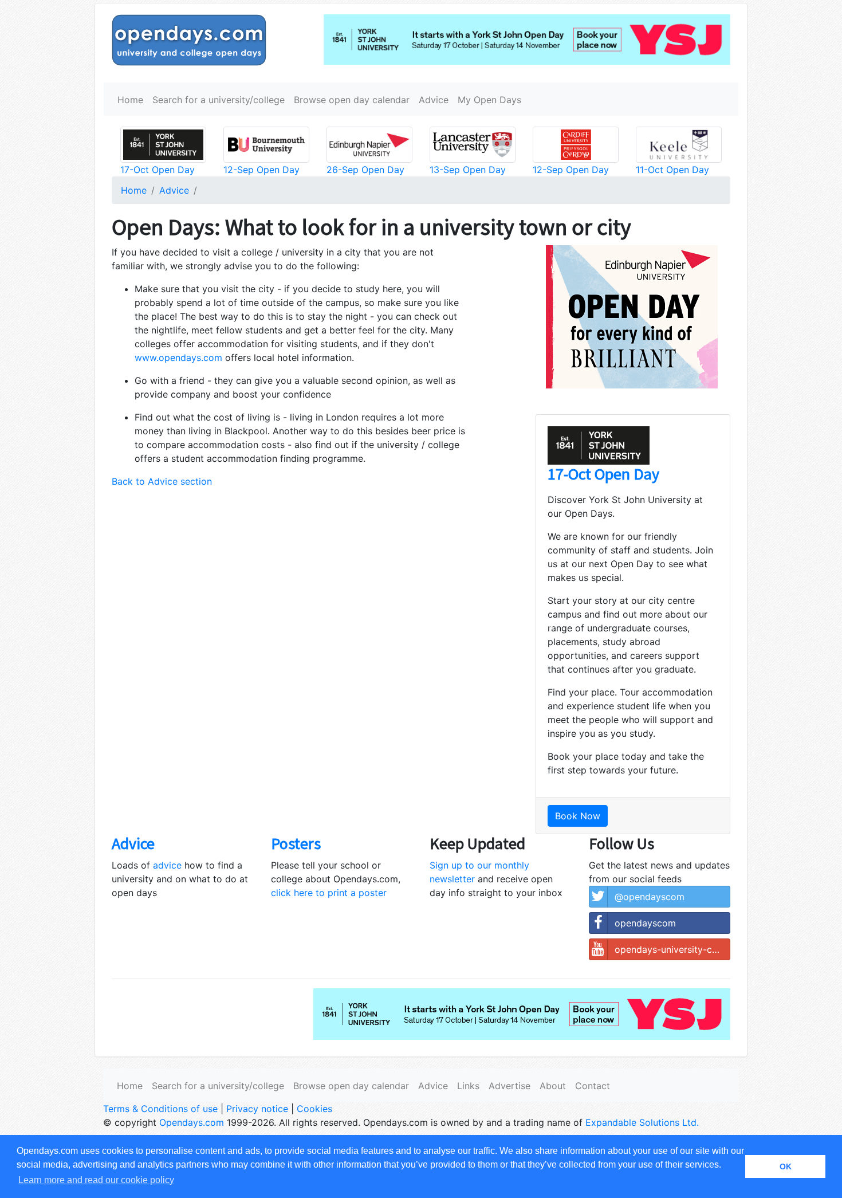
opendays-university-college (673, 949)
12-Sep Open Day (261, 169)
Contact (592, 1085)
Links (468, 1085)
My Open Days (489, 99)
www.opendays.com (178, 357)
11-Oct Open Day (672, 169)
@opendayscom (649, 896)
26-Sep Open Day (365, 169)
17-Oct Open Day (157, 169)
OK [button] (786, 1166)
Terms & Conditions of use (160, 1108)
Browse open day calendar (352, 99)
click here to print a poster (329, 892)
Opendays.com (191, 1122)
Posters (296, 843)
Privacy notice (257, 1108)
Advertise (509, 1085)
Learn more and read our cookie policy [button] (96, 1180)
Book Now (577, 816)
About (553, 1085)
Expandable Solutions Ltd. (642, 1122)
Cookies (314, 1108)
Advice (433, 99)
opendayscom (645, 923)
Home (130, 99)
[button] (550, 624)
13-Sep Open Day (468, 169)
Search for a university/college (218, 99)
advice (167, 865)
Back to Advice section (162, 481)
